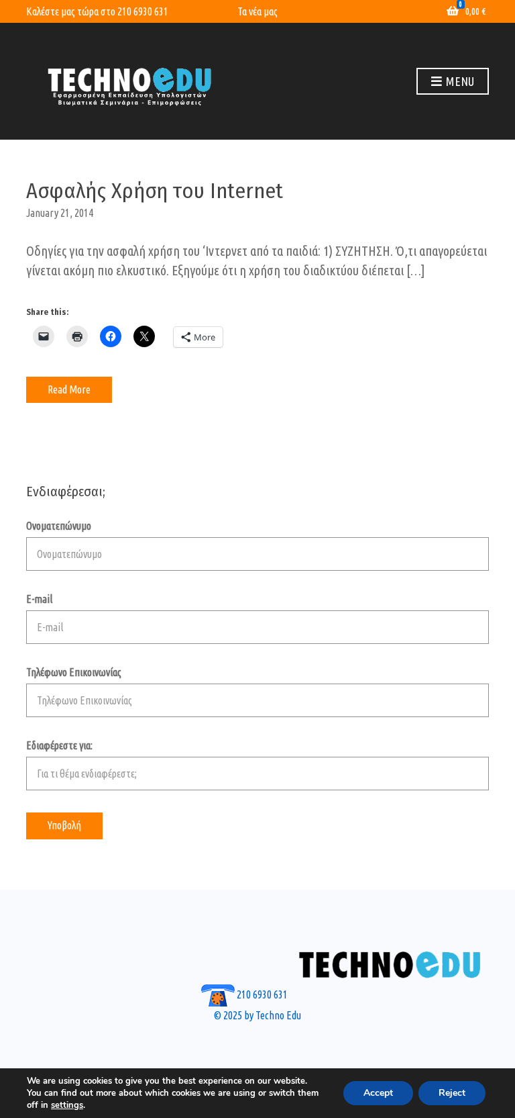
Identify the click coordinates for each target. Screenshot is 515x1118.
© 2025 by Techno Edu (257, 1015)
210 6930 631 (142, 11)
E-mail (39, 599)
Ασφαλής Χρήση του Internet (154, 190)
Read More (69, 389)
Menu (458, 81)
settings (67, 1105)
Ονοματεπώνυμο (58, 526)
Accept (378, 1092)
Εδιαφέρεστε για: (59, 745)
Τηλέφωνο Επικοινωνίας (73, 672)
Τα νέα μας (257, 11)
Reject (452, 1092)
